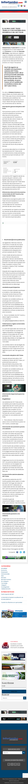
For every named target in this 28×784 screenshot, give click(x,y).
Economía (4, 570)
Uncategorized (5, 587)
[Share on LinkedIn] (24, 552)
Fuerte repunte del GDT (7, 594)
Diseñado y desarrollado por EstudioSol (14, 782)
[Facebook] (8, 764)
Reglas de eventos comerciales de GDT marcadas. (13, 340)
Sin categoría (4, 581)
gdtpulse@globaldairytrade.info (14, 321)
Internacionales (5, 574)
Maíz (2, 576)
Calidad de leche (5, 589)
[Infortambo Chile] (24, 6)
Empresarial (4, 572)
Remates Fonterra (6, 579)
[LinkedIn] (15, 764)
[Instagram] (12, 764)
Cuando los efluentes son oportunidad (11, 602)
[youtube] (18, 764)
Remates (3, 577)
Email (3, 686)
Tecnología (4, 583)
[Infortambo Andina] (21, 6)
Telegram (3, 585)
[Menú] (25, 2)
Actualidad (4, 568)
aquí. (17, 424)
